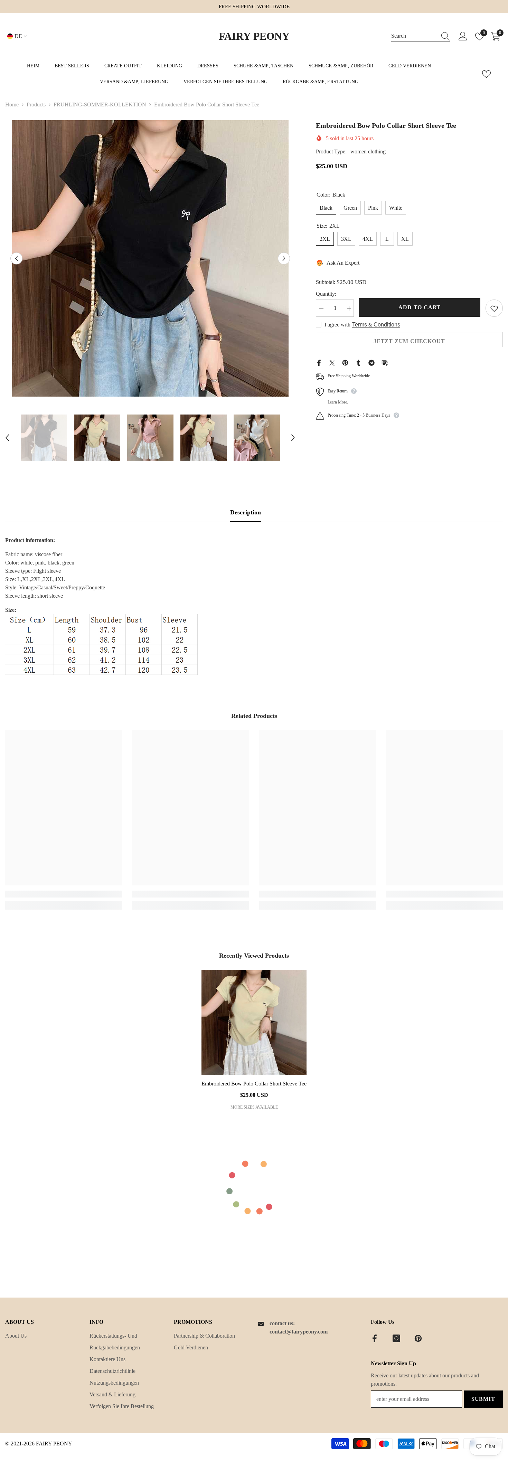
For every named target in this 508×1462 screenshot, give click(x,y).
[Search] (420, 36)
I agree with (337, 325)
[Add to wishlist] (494, 308)
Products (36, 104)
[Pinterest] (345, 362)
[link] (63, 894)
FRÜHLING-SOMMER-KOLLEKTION (100, 104)
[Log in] (463, 36)
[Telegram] (371, 362)
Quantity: (326, 294)
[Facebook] (319, 362)
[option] (150, 258)
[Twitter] (332, 362)
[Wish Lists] (486, 74)
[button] (16, 259)
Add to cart (419, 308)
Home (12, 104)
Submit (483, 1399)
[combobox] (414, 36)
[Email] (385, 362)
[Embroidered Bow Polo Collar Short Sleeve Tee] (254, 1022)
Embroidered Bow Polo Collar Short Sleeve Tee (254, 1083)
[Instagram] (396, 1338)
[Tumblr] (358, 362)
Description (245, 512)
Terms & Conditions (376, 325)
